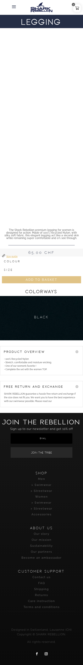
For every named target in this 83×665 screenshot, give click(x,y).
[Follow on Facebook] (37, 654)
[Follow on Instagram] (46, 654)
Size (8, 270)
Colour (12, 261)
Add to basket (41, 280)
